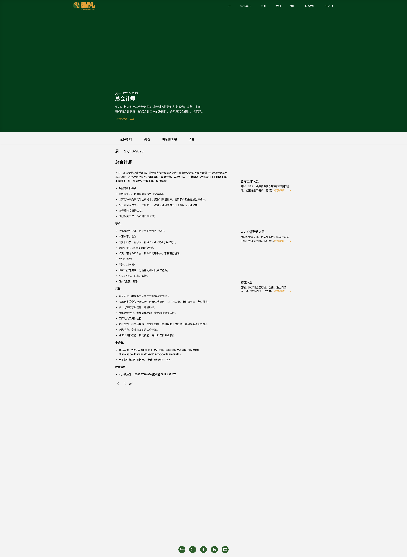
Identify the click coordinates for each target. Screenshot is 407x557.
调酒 (147, 139)
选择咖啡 (126, 139)
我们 (278, 5)
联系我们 (310, 5)
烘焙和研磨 (169, 139)
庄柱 (228, 5)
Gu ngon (245, 5)
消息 (293, 5)
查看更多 (122, 119)
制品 (263, 5)
